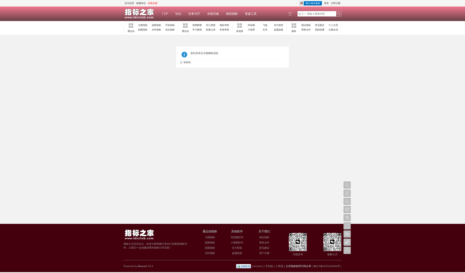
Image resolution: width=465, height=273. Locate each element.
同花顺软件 (237, 237)
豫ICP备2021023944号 (327, 266)
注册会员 (333, 29)
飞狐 (265, 25)
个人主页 (333, 25)
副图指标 (142, 29)
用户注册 (264, 253)
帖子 (301, 14)
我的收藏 (319, 29)
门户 (165, 13)
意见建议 (319, 25)
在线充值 (213, 13)
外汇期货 (210, 25)
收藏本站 (141, 3)
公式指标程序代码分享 (298, 266)
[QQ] (243, 266)
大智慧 (251, 29)
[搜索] (338, 14)
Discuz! (142, 266)
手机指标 (170, 25)
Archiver (258, 266)
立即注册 (335, 3)
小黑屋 (279, 266)
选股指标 (156, 25)
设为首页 (129, 3)
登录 (326, 3)
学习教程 (197, 29)
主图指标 (142, 25)
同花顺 (251, 25)
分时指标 (156, 29)
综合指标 (170, 29)
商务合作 (306, 29)
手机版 (269, 266)
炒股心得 (210, 29)
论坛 (178, 13)
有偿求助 (224, 29)
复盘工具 (251, 13)
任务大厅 (194, 13)
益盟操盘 (278, 29)
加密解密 (197, 25)
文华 (265, 29)
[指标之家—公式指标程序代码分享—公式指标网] (141, 14)
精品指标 (232, 13)
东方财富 (278, 25)
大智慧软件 (237, 242)
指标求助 (224, 25)
